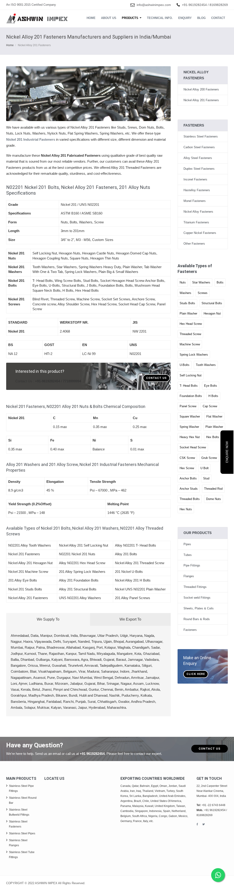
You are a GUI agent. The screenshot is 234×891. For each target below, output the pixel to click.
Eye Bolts (210, 385)
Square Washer (190, 416)
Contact (218, 18)
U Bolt (204, 468)
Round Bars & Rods (196, 619)
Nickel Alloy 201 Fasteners (201, 100)
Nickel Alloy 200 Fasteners (201, 89)
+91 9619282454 (92, 754)
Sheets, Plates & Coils (198, 608)
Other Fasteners (194, 243)
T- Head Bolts (189, 385)
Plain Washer (188, 313)
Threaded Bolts (190, 499)
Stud (206, 478)
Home (91, 18)
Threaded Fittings (195, 587)
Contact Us (156, 378)
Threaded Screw (190, 334)
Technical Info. (160, 18)
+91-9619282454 (194, 5)
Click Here (195, 674)
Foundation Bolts (191, 396)
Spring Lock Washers (194, 354)
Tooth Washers (206, 365)
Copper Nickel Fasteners (199, 233)
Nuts (183, 282)
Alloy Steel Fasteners (197, 158)
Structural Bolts (212, 303)
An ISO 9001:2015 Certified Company (31, 4)
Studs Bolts (187, 303)
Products (130, 18)
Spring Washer (189, 426)
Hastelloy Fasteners (196, 190)
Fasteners (190, 630)
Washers (185, 293)
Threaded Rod (213, 488)
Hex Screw (187, 468)
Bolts (220, 282)
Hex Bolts (212, 437)
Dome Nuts (213, 499)
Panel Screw (188, 406)
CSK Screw (187, 458)
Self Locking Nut (191, 375)
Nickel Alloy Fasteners (198, 211)
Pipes (187, 544)
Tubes (187, 555)
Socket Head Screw (193, 447)
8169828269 (219, 5)
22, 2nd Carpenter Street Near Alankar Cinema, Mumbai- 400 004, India (212, 791)
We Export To (130, 619)
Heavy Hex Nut (190, 437)
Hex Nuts (186, 509)
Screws (202, 293)
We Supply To (48, 619)
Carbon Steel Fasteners (199, 147)
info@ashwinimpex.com (154, 5)
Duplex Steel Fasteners (199, 168)
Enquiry (185, 18)
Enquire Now (227, 452)
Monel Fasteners (194, 201)
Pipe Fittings (191, 565)
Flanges (188, 576)
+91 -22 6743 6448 (213, 805)
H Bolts (213, 396)
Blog (201, 18)
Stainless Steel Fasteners (200, 136)
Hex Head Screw (191, 323)
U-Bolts (184, 365)
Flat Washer (214, 416)
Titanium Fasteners (196, 222)
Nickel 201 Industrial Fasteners (30, 139)
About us (108, 18)
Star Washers (201, 282)
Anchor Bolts (188, 478)
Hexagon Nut (212, 313)
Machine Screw (190, 344)
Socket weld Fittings (196, 597)
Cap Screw (210, 406)
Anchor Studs (189, 488)
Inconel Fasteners (195, 179)
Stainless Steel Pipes (22, 833)
